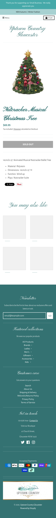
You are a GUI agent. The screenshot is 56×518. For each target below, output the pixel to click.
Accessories (27, 358)
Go (50, 315)
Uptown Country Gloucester (27, 31)
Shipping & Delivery (28, 392)
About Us (28, 389)
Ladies (27, 348)
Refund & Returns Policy (28, 395)
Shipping (17, 129)
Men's (27, 352)
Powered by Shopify (28, 508)
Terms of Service (28, 402)
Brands (27, 345)
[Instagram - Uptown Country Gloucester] (33, 442)
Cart (50, 18)
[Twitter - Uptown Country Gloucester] (22, 442)
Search (28, 385)
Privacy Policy (28, 399)
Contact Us (33, 421)
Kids (27, 362)
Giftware (27, 355)
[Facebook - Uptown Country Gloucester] (28, 442)
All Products (28, 341)
